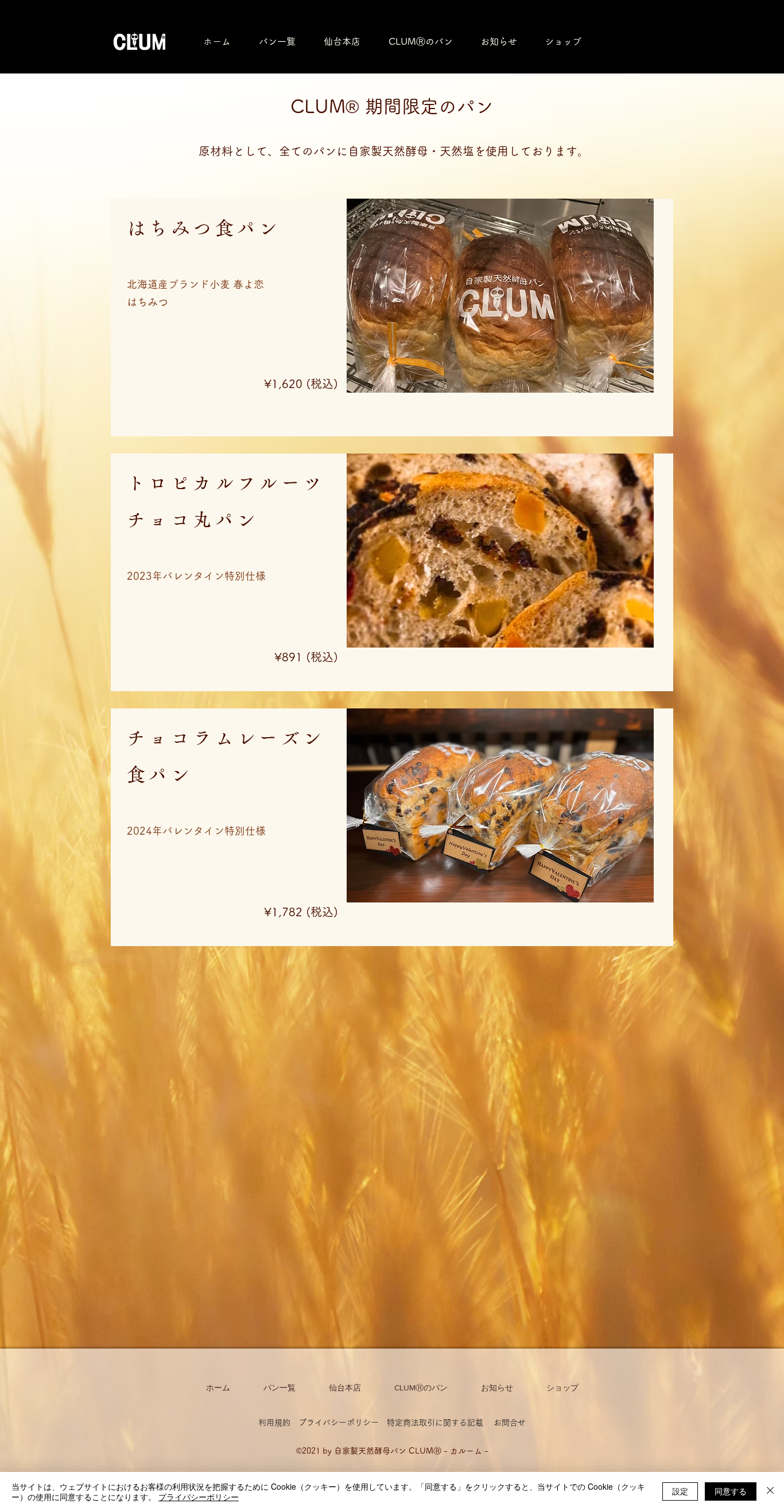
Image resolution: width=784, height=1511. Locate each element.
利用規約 (278, 1423)
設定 (680, 1491)
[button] (563, 41)
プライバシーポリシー (338, 1423)
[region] (392, 317)
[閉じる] (770, 1491)
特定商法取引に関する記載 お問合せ (456, 1423)
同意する (731, 1491)
